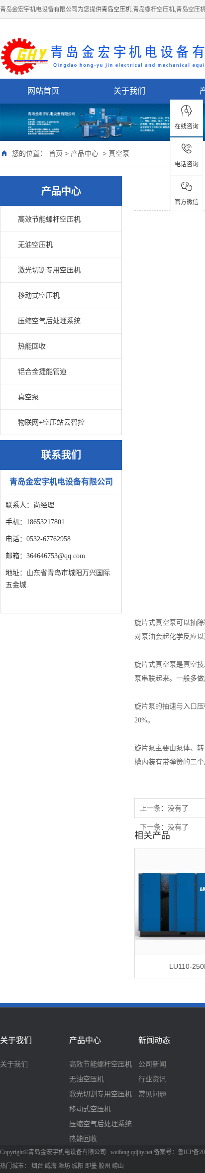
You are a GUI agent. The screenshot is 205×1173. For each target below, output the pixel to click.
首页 (56, 153)
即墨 (91, 1166)
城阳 (78, 1166)
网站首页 (43, 91)
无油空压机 (35, 244)
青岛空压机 (116, 9)
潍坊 (64, 1166)
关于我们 (129, 91)
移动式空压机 (39, 295)
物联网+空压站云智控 (51, 422)
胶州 (104, 1166)
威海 (51, 1166)
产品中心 (85, 153)
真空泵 (118, 153)
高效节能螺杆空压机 (49, 219)
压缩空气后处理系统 (49, 321)
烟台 (37, 1166)
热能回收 (32, 346)
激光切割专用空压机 (49, 270)
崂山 (118, 1166)
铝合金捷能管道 (42, 371)
